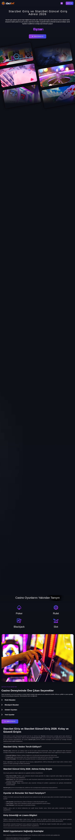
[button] (62, 3)
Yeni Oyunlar (9, 715)
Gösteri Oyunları (11, 710)
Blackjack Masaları (12, 705)
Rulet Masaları (10, 700)
